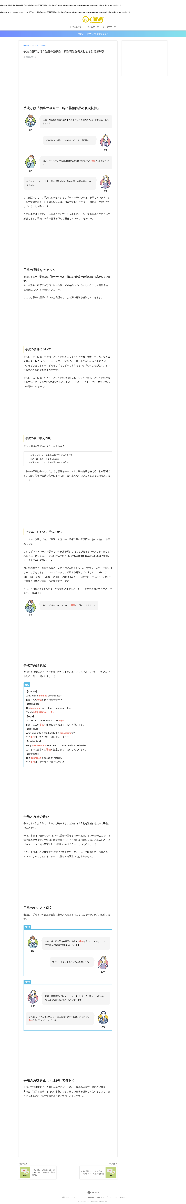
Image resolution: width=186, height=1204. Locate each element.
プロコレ (100, 1197)
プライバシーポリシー (115, 1197)
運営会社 (66, 1197)
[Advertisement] (68, 80)
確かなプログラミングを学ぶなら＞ (93, 34)
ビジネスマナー (77, 27)
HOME (95, 1192)
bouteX (91, 1197)
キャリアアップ (109, 27)
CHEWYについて (79, 1197)
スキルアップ (93, 27)
